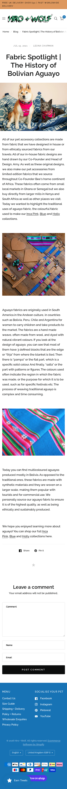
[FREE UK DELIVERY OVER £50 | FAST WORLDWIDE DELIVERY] (33, 4)
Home (6, 31)
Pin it (41, 550)
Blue (43, 214)
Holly (56, 214)
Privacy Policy (10, 724)
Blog (15, 31)
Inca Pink (32, 214)
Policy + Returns (11, 714)
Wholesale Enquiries (14, 719)
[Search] (56, 18)
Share (26, 550)
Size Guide (8, 703)
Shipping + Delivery (13, 708)
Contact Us (8, 698)
